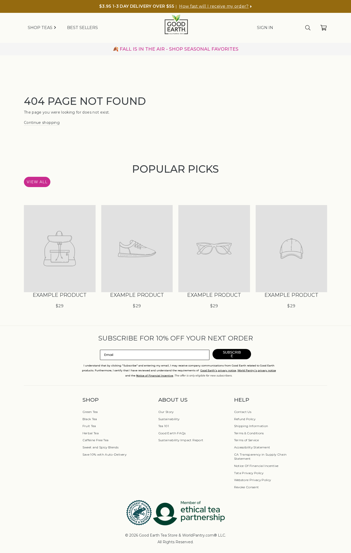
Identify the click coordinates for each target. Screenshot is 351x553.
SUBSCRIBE (232, 354)
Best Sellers (82, 27)
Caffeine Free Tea (95, 440)
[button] (215, 6)
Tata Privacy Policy (249, 473)
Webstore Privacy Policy (252, 480)
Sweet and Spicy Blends (100, 447)
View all (37, 182)
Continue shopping (42, 122)
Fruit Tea (89, 426)
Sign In (265, 27)
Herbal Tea (90, 433)
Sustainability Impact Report (181, 440)
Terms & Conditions (249, 433)
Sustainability (169, 419)
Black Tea (89, 419)
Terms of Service (246, 440)
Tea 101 (163, 426)
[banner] (175, 49)
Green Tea (90, 412)
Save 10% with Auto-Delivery (104, 454)
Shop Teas (40, 27)
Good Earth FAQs (172, 433)
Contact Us (243, 412)
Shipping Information (251, 426)
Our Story (166, 412)
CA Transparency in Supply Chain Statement (260, 457)
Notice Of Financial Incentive (256, 466)
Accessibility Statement (252, 447)
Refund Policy (245, 419)
